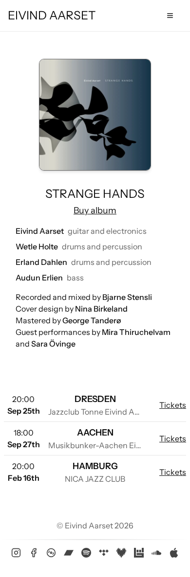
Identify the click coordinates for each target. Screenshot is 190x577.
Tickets (172, 405)
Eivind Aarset (52, 15)
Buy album (95, 210)
